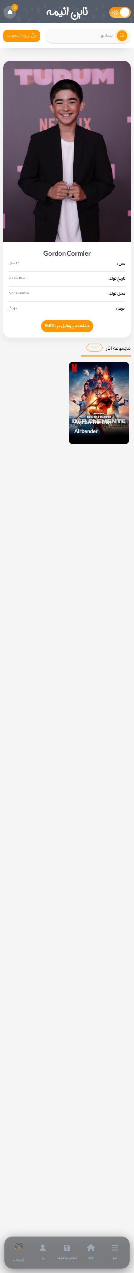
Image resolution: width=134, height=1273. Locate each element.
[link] (19, 1252)
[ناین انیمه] (67, 12)
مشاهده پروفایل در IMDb (67, 326)
